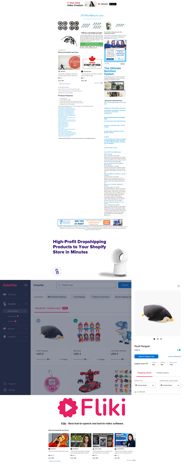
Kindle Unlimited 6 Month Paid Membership (66, 120)
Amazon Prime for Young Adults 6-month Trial (67, 121)
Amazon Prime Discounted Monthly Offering (66, 129)
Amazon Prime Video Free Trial (64, 136)
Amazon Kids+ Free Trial (63, 130)
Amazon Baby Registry (62, 122)
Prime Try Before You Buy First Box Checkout (67, 132)
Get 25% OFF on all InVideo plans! (112, 152)
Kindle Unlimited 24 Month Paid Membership (67, 109)
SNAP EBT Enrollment (62, 116)
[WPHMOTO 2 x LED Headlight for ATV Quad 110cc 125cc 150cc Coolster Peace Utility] (69, 40)
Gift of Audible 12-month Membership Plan (66, 108)
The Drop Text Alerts (62, 118)
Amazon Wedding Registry (63, 123)
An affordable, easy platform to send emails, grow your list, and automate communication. (115, 112)
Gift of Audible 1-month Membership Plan (66, 114)
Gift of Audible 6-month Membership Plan (66, 113)
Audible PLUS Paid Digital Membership (66, 110)
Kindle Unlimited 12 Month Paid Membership (67, 115)
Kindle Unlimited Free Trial (63, 125)
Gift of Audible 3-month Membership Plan (66, 111)
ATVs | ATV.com (108, 154)
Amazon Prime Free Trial (63, 124)
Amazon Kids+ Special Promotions (65, 131)
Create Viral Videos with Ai (110, 147)
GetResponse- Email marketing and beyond (115, 108)
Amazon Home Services (63, 126)
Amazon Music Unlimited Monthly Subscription (67, 133)
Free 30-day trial (114, 38)
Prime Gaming (61, 128)
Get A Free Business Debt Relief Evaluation (114, 121)
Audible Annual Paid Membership (64, 107)
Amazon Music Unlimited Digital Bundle (66, 135)
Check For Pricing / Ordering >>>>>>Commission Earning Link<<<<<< (91, 44)
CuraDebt (106, 137)
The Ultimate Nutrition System (112, 71)
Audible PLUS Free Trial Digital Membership (66, 117)
